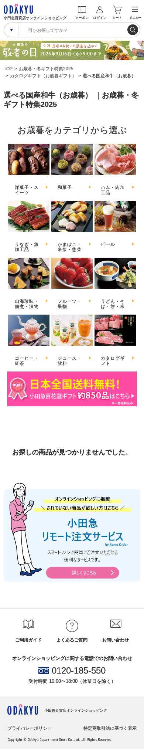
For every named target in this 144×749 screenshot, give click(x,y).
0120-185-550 (79, 670)
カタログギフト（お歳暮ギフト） (43, 75)
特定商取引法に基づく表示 (110, 728)
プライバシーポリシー (29, 728)
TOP (8, 68)
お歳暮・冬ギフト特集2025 (46, 68)
